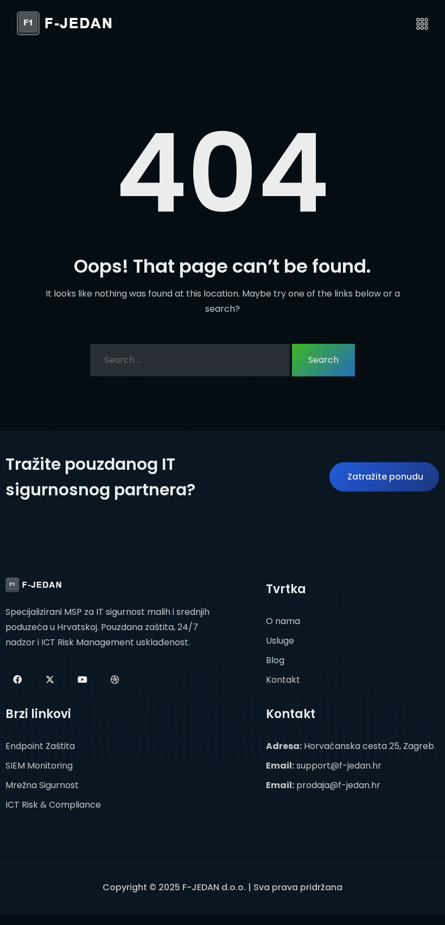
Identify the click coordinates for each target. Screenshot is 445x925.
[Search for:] (190, 360)
